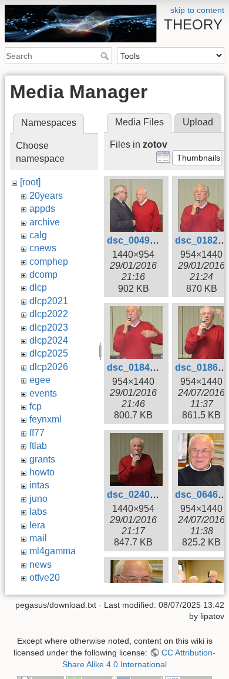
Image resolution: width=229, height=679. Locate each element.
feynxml (45, 419)
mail (38, 538)
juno (38, 499)
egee (39, 380)
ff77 (37, 433)
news (40, 565)
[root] (30, 182)
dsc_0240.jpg (136, 495)
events (43, 393)
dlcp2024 (48, 340)
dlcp (38, 287)
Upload (198, 122)
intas (39, 485)
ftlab (38, 446)
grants (42, 459)
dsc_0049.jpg (136, 240)
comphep (48, 262)
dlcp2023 (48, 327)
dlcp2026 (48, 367)
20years (46, 196)
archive (44, 222)
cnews (42, 248)
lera (37, 525)
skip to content (197, 10)
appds (42, 209)
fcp (35, 406)
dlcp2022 (48, 314)
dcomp (43, 274)
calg (38, 235)
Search (106, 56)
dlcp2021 (48, 301)
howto (42, 472)
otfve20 (44, 578)
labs (38, 512)
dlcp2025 (48, 353)
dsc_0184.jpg (136, 367)
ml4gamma (52, 551)
